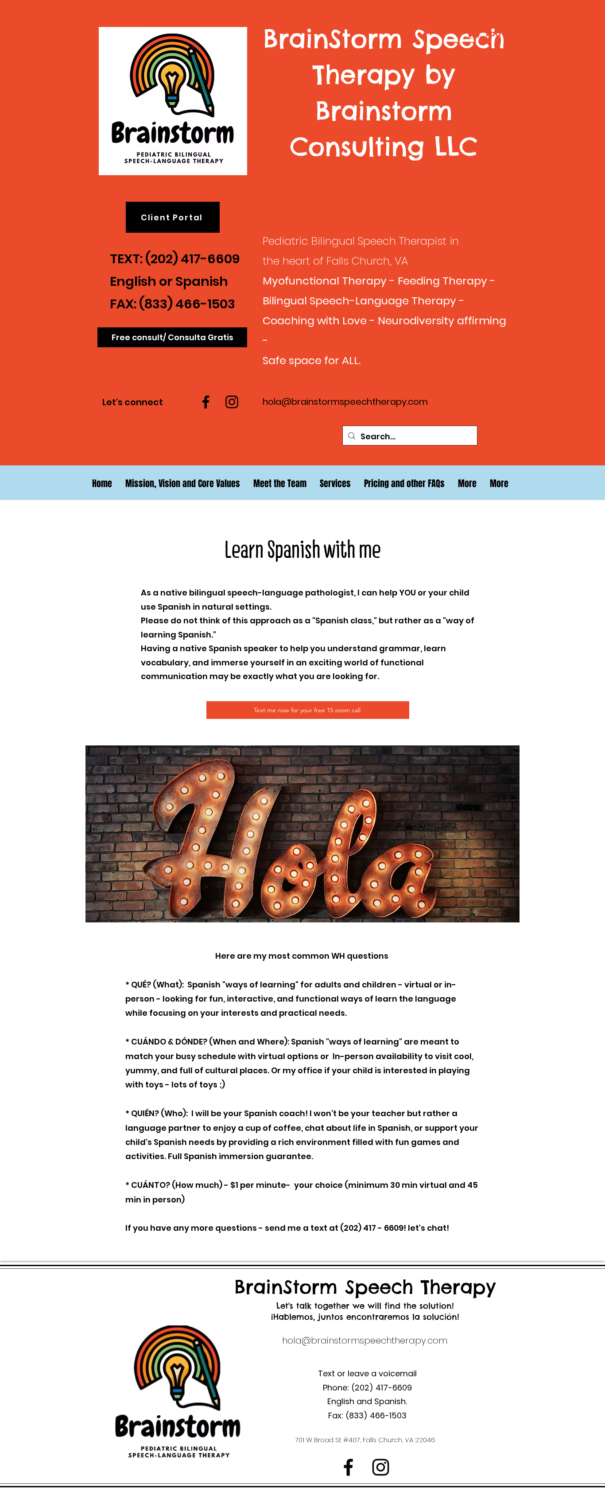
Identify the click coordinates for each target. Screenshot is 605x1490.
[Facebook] (205, 402)
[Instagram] (231, 402)
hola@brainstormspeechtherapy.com (345, 402)
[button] (467, 483)
